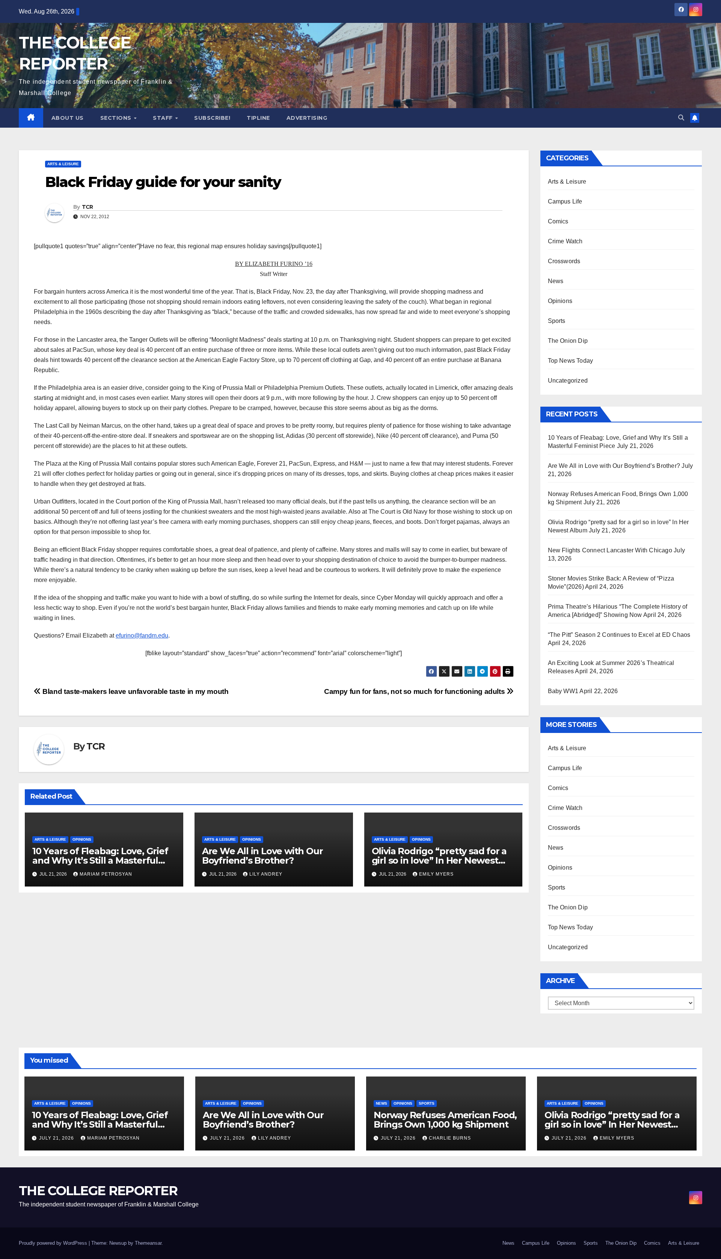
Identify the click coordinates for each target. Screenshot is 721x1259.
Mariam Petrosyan (106, 874)
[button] (681, 118)
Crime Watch (565, 241)
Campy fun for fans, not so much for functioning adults (415, 691)
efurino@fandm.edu (142, 635)
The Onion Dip (568, 341)
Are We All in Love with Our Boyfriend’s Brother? (262, 856)
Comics (558, 221)
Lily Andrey (265, 874)
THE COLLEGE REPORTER (98, 1191)
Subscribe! (212, 118)
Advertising (307, 118)
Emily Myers (436, 874)
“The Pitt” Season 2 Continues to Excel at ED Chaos (619, 635)
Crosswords (564, 261)
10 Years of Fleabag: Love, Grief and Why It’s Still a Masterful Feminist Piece (100, 860)
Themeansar (148, 1243)
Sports (557, 321)
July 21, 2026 (57, 1138)
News (556, 281)
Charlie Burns (450, 1138)
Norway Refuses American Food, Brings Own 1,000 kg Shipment (445, 1120)
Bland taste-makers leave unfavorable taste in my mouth (135, 691)
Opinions (81, 839)
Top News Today (570, 360)
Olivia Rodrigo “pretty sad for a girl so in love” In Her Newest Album (439, 860)
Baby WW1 (563, 691)
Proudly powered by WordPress (54, 1243)
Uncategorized (568, 380)
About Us (67, 118)
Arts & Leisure (63, 164)
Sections (116, 118)
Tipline (258, 118)
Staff (163, 118)
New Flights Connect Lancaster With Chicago (610, 550)
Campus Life (565, 201)
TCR (87, 207)
